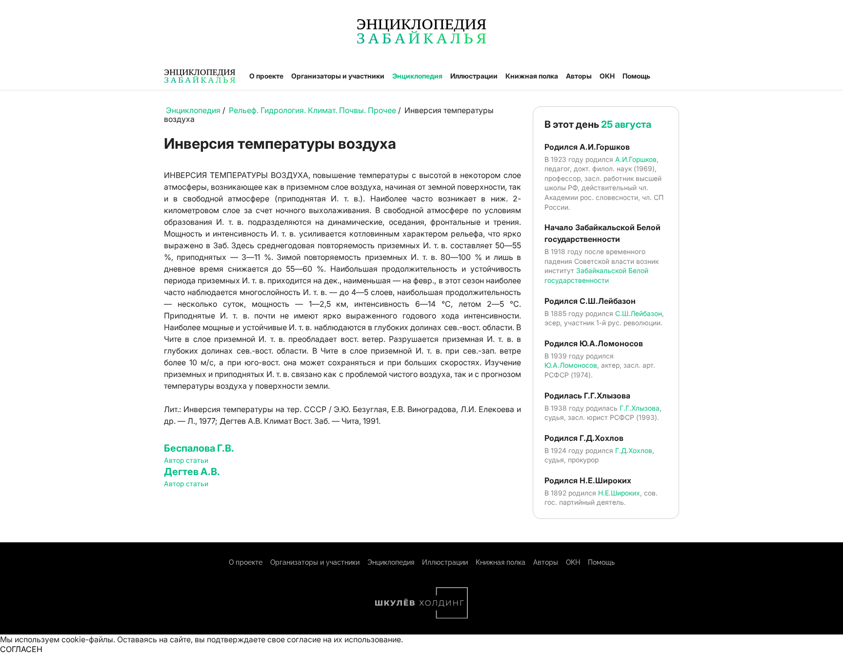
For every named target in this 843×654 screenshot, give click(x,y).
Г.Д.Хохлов (633, 450)
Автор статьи (186, 460)
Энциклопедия (417, 76)
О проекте (266, 76)
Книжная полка (531, 76)
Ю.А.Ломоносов (570, 365)
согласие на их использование (344, 639)
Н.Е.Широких (619, 493)
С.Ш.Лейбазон (638, 313)
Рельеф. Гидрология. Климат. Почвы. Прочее (312, 110)
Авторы (579, 76)
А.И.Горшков (636, 159)
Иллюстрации (474, 76)
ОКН (607, 76)
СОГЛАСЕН (21, 649)
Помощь (636, 76)
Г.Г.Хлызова (640, 408)
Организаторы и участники (337, 76)
